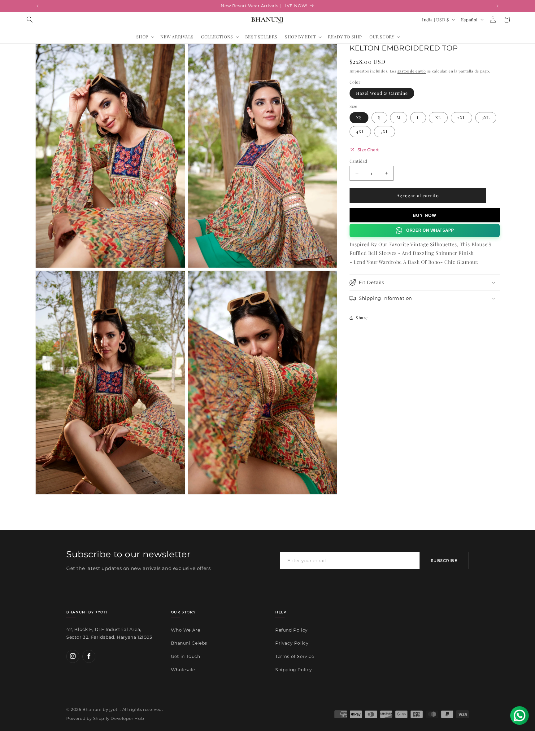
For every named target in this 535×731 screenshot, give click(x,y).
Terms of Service (294, 656)
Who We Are (185, 630)
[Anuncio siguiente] (497, 6)
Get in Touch (185, 656)
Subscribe (444, 560)
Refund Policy (291, 630)
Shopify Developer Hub (118, 718)
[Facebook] (88, 656)
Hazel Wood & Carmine (382, 93)
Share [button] (362, 318)
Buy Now (425, 214)
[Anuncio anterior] (37, 6)
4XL (360, 131)
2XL (461, 117)
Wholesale (183, 669)
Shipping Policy (293, 669)
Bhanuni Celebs (189, 643)
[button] (30, 19)
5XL (385, 131)
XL (438, 117)
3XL (486, 117)
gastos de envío (412, 70)
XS (359, 117)
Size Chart (368, 149)
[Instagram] (72, 656)
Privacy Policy (291, 643)
